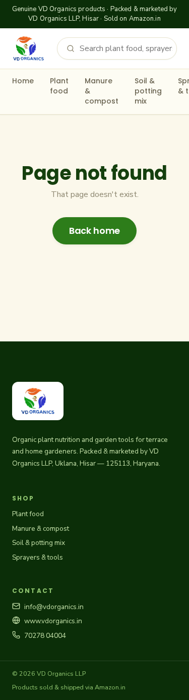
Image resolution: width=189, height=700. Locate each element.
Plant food (59, 86)
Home (23, 81)
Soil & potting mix (148, 91)
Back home (94, 230)
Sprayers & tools (37, 557)
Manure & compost (101, 91)
